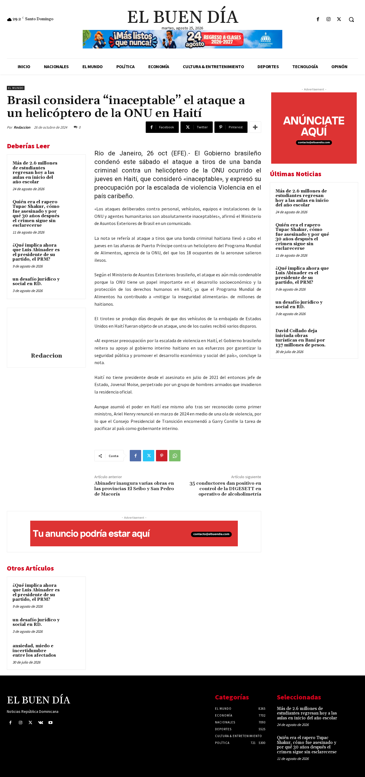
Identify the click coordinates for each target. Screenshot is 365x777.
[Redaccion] (46, 331)
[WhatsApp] (175, 455)
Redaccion (22, 127)
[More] (255, 127)
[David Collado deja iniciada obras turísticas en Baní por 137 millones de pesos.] (342, 338)
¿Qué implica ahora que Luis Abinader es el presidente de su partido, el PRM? (36, 252)
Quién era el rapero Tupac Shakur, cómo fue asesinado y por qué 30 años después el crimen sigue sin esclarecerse (36, 213)
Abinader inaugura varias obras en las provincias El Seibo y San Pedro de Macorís (134, 488)
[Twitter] (339, 19)
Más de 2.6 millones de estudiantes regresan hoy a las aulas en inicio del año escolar (35, 173)
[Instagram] (328, 19)
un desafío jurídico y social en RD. (36, 282)
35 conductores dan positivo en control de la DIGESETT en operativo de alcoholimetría (225, 488)
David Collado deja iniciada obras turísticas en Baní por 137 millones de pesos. (300, 338)
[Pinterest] (161, 455)
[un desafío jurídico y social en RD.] (71, 285)
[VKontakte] (40, 722)
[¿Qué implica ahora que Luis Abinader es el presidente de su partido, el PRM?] (71, 251)
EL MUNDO (15, 88)
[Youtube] (50, 722)
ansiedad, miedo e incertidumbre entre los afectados (34, 650)
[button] (351, 19)
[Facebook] (318, 19)
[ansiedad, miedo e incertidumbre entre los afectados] (71, 651)
